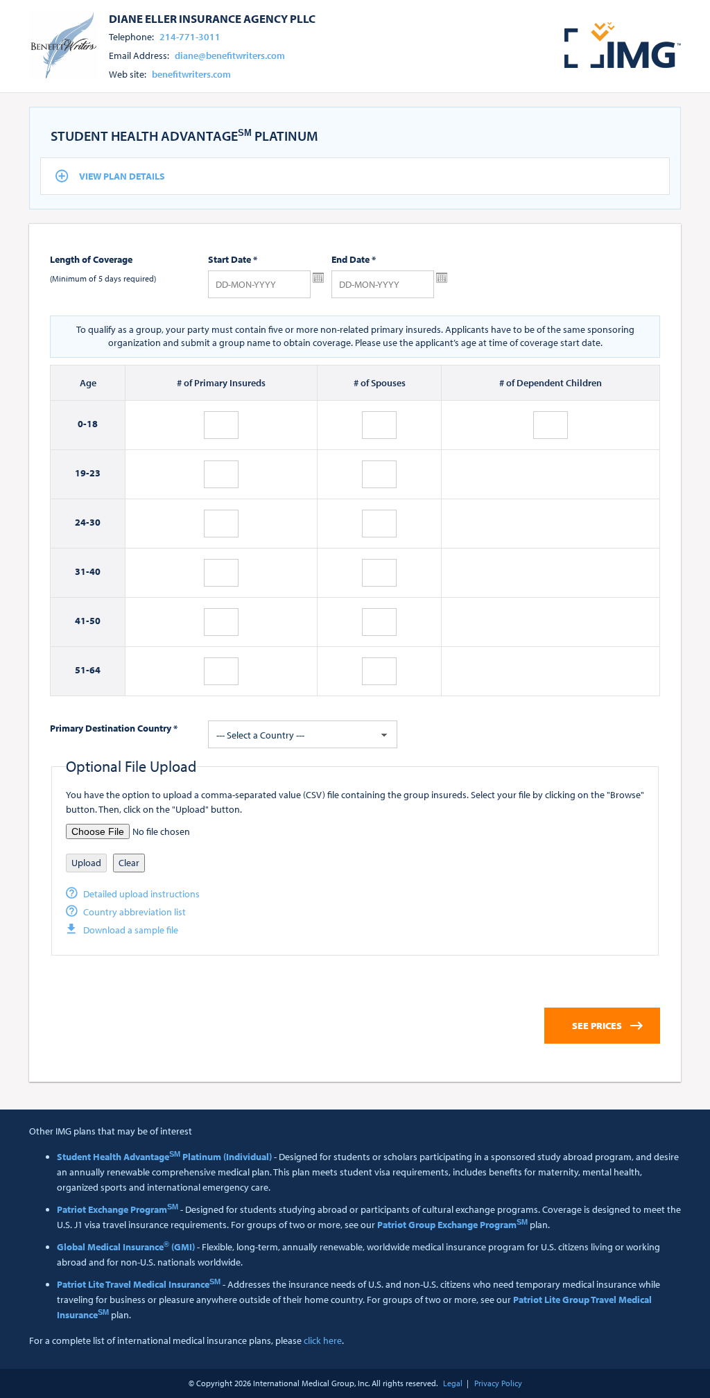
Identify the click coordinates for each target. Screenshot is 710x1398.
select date (318, 278)
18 (92, 423)
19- (82, 473)
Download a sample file (130, 930)
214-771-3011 (189, 37)
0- (82, 423)
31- (82, 571)
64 (95, 670)
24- (82, 522)
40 (95, 571)
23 (95, 473)
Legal (452, 1383)
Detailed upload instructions (141, 894)
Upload (86, 862)
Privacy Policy (498, 1383)
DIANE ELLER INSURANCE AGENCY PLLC (212, 18)
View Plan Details (122, 176)
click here (323, 1340)
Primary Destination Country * (114, 728)
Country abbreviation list (134, 912)
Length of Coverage (91, 259)
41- (82, 620)
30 (95, 522)
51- (82, 670)
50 (95, 620)
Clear (129, 862)
